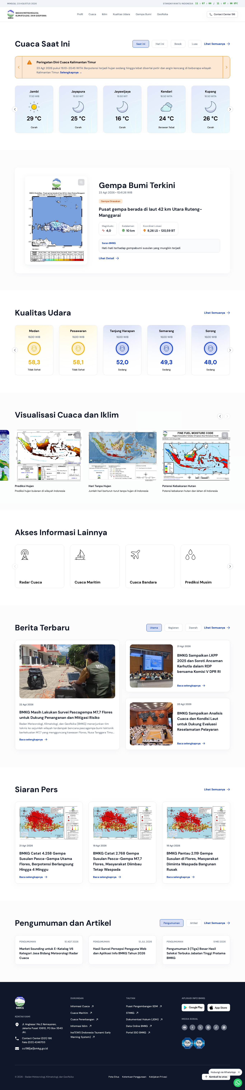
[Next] (226, 67)
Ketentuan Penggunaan (134, 1076)
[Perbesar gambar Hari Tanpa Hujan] (151, 435)
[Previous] (18, 67)
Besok (178, 43)
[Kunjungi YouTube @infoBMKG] (184, 1027)
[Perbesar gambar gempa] (81, 182)
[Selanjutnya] (230, 109)
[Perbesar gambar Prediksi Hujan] (77, 435)
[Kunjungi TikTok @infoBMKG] (216, 1027)
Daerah (193, 627)
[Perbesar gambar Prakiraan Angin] (4, 435)
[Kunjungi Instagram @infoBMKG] (208, 1027)
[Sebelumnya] (15, 109)
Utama (154, 627)
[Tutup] (239, 1073)
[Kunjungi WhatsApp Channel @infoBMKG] (224, 1027)
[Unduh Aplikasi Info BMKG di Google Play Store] (193, 1007)
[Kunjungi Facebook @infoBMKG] (192, 1027)
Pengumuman (172, 923)
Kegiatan (173, 627)
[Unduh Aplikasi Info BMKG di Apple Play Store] (218, 1007)
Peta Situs (114, 1076)
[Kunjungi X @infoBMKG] (200, 1027)
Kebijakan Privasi (158, 1076)
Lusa (194, 43)
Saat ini (140, 43)
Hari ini (160, 43)
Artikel (193, 923)
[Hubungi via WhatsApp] (238, 1082)
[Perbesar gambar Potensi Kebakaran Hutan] (225, 435)
